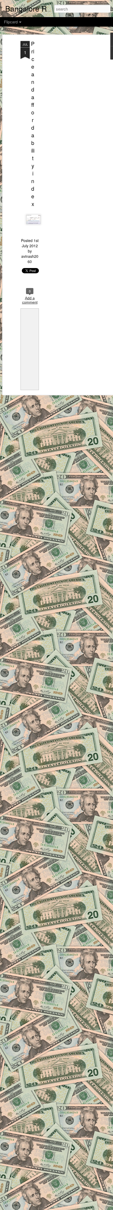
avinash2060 (29, 259)
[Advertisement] (68, 124)
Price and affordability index (32, 124)
